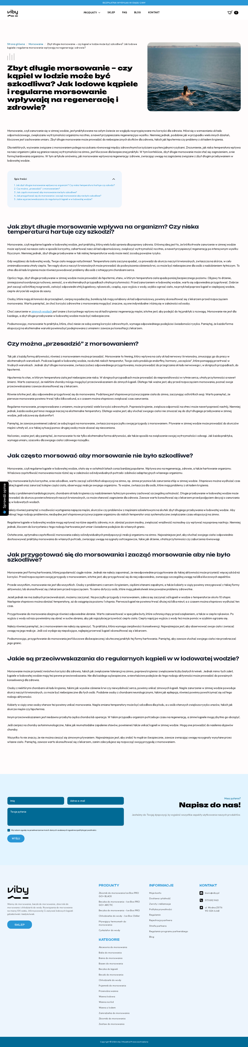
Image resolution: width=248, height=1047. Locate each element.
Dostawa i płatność (159, 898)
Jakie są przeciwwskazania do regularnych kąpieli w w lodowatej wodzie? (54, 199)
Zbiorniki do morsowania (112, 1018)
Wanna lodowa (107, 996)
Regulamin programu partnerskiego (168, 931)
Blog (137, 12)
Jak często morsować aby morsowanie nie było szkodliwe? (47, 192)
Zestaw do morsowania (111, 1023)
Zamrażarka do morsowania (114, 1013)
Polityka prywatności (160, 909)
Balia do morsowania (110, 952)
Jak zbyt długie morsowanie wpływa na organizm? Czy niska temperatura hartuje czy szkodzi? (65, 185)
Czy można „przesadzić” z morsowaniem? (38, 188)
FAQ (124, 12)
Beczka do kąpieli (108, 968)
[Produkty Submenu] (100, 12)
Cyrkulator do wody (109, 930)
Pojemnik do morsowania (112, 985)
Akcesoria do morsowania (113, 947)
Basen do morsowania (111, 963)
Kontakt (154, 12)
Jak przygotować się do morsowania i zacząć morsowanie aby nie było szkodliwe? (59, 195)
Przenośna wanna (108, 990)
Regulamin (155, 914)
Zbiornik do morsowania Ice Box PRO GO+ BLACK (119, 894)
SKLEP (20, 924)
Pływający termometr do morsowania (112, 923)
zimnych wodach (41, 311)
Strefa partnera (157, 925)
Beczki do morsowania (111, 974)
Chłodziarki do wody (110, 980)
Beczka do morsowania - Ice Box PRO (119, 910)
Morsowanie (36, 44)
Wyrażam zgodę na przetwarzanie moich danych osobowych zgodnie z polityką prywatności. (54, 830)
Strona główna (16, 44)
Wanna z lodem (107, 1007)
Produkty (90, 12)
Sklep (111, 12)
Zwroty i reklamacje (160, 903)
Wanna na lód (106, 1001)
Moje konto (155, 892)
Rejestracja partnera (160, 920)
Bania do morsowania (110, 958)
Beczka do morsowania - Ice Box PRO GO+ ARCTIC (119, 903)
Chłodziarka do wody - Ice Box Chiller (119, 915)
